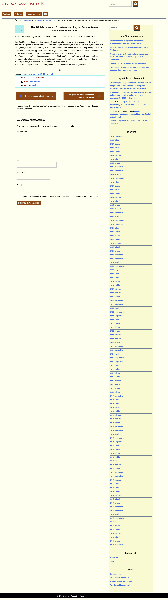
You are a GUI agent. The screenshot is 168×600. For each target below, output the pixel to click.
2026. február (115, 159)
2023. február (115, 292)
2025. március (115, 197)
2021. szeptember (117, 357)
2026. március (115, 155)
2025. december (116, 166)
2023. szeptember (117, 266)
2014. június (115, 522)
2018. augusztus (116, 441)
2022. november (116, 304)
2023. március (115, 289)
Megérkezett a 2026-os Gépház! (123, 98)
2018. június (115, 449)
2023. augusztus (116, 270)
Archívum (18, 14)
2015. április (115, 491)
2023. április (115, 285)
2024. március (115, 243)
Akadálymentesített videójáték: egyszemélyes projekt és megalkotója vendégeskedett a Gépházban (129, 57)
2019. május (115, 407)
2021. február (115, 384)
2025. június (115, 186)
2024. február (115, 247)
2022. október (115, 308)
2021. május (115, 373)
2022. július (114, 319)
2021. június (115, 369)
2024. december (116, 209)
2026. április (115, 151)
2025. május (115, 189)
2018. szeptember (117, 438)
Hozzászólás (22, 131)
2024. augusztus (116, 224)
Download (48, 74)
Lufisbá (113, 120)
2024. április (115, 239)
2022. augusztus (116, 315)
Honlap (19, 184)
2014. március (115, 533)
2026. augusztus (116, 136)
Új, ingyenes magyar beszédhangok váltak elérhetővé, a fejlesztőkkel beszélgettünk (130, 104)
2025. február (115, 201)
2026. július (114, 140)
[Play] (60, 70)
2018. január (115, 468)
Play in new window (30, 74)
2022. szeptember (117, 312)
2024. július (114, 228)
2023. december (116, 254)
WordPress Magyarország (120, 585)
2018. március (115, 461)
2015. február (115, 499)
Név (19, 160)
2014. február (115, 537)
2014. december (116, 506)
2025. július (114, 182)
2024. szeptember (117, 220)
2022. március (115, 334)
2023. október (115, 262)
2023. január (115, 296)
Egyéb (112, 561)
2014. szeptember (117, 518)
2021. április (115, 376)
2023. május (115, 281)
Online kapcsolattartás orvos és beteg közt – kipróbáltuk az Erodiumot (130, 114)
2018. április (115, 457)
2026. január (115, 163)
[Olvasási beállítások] (45, 14)
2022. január (115, 342)
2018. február (115, 464)
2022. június (115, 323)
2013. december (116, 544)
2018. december (116, 426)
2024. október (115, 216)
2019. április (115, 411)
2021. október (115, 354)
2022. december (116, 300)
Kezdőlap (6, 14)
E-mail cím (21, 172)
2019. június (115, 403)
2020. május (115, 392)
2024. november (116, 212)
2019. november (116, 396)
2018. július (114, 445)
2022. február (115, 338)
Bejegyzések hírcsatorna (120, 577)
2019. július (114, 399)
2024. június (115, 231)
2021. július (114, 365)
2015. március (115, 495)
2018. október (115, 434)
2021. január (115, 388)
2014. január (115, 541)
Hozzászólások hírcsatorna (121, 581)
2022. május (115, 327)
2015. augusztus (116, 480)
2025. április (115, 193)
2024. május (115, 235)
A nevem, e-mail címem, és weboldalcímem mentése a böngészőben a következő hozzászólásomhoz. (60, 196)
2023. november (116, 258)
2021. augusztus (116, 361)
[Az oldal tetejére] (162, 594)
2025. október (115, 174)
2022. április (115, 331)
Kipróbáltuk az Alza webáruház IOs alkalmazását (130, 88)
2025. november (116, 170)
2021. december (116, 346)
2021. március (115, 380)
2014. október (115, 514)
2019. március (115, 415)
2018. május (115, 453)
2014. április (115, 529)
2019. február (115, 418)
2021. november (116, 350)
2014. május (115, 525)
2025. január (115, 205)
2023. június (115, 277)
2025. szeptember (117, 178)
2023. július (114, 273)
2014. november (116, 510)
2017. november (116, 476)
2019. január (115, 422)
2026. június (115, 144)
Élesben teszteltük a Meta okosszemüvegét (128, 63)
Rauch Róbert (35, 81)
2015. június (115, 487)
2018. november (116, 430)
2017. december (116, 472)
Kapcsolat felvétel (34, 14)
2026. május (115, 147)
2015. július (114, 483)
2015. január (115, 503)
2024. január (115, 251)
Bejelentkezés (115, 574)
